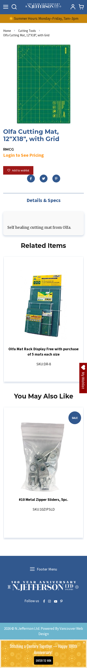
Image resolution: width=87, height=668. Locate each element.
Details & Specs (44, 200)
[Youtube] (55, 601)
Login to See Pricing (23, 155)
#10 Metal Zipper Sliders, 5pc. (43, 499)
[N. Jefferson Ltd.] (43, 6)
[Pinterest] (56, 178)
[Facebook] (31, 178)
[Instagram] (49, 601)
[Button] (14, 6)
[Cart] (81, 6)
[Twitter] (44, 178)
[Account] (72, 6)
